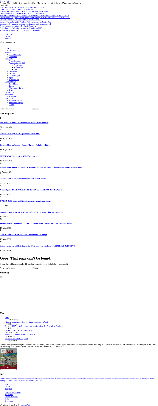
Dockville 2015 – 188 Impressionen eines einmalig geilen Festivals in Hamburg (34, 326)
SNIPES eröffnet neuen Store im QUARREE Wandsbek (20, 20)
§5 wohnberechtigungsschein (40, 380)
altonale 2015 (138, 378)
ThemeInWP (25, 405)
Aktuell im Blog (15, 55)
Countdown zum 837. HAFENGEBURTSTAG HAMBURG (22, 14)
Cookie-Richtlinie (15, 101)
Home (7, 48)
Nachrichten (9, 59)
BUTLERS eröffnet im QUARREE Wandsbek (18, 156)
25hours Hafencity (10, 378)
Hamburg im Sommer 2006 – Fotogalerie (20, 334)
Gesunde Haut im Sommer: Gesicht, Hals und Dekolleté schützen (25, 145)
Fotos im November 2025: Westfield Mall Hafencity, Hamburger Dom (25, 22)
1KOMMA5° (3, 378)
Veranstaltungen (15, 61)
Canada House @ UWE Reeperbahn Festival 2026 (20, 134)
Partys (11, 86)
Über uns (12, 96)
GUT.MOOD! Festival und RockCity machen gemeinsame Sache (24, 11)
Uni (15, 69)
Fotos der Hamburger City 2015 (16, 339)
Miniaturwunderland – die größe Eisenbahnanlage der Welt (26, 322)
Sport (11, 78)
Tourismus (13, 57)
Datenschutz (9, 98)
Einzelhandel (18, 65)
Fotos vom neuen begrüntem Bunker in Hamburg (18, 26)
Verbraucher (18, 67)
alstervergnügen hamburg (75, 378)
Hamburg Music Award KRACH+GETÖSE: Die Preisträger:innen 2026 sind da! (32, 212)
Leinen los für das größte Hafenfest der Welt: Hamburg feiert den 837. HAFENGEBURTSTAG (35, 18)
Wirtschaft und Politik (17, 63)
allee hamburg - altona (64, 378)
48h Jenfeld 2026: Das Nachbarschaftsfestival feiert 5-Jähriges (22, 7)
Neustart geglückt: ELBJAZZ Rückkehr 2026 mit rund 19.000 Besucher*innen (31, 190)
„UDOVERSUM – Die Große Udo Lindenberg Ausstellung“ (23, 235)
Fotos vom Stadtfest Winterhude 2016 (18, 330)
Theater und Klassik (16, 88)
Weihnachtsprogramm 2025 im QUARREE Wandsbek (20, 30)
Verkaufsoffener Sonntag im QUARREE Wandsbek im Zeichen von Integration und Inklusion (34, 16)
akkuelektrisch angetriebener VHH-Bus (50, 378)
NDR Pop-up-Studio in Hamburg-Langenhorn (17, 9)
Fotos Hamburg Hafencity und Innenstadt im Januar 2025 (21, 28)
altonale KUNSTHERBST (12, 380)
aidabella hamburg (25, 378)
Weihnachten (14, 80)
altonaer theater (112, 378)
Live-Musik (13, 84)
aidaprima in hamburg (35, 378)
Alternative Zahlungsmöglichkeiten (89, 378)
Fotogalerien (9, 92)
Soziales (12, 73)
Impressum (9, 94)
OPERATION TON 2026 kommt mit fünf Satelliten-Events (23, 179)
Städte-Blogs (14, 50)
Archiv (11, 105)
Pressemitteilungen (16, 103)
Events (11, 90)
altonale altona (145, 378)
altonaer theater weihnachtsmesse (123, 378)
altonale (133, 378)
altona (98, 378)
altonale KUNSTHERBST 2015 (26, 380)
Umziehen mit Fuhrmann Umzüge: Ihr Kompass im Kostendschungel (25, 24)
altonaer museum (104, 378)
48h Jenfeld (18, 378)
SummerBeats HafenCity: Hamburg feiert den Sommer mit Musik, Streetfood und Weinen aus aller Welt (41, 167)
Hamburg (8, 53)
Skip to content (5, 1)
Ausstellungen (14, 75)
